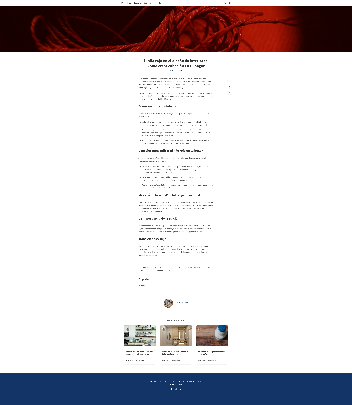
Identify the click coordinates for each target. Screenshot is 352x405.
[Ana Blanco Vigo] (168, 303)
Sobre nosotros (149, 3)
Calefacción (163, 381)
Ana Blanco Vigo (182, 302)
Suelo (180, 384)
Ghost (187, 393)
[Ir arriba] (229, 79)
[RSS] (180, 389)
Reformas (173, 384)
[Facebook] (229, 92)
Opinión (199, 381)
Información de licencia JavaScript (176, 397)
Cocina (172, 381)
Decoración (141, 285)
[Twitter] (229, 86)
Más (160, 3)
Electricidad (190, 381)
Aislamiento (153, 381)
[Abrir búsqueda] (225, 3)
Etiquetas (137, 3)
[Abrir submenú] (168, 3)
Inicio (129, 3)
